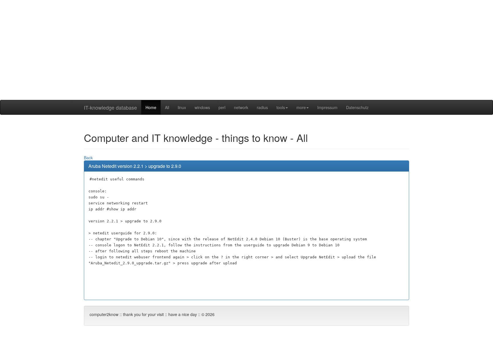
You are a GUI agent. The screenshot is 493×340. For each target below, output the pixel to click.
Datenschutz (357, 107)
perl (222, 107)
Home (151, 107)
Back (88, 157)
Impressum (327, 107)
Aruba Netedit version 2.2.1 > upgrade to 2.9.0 (134, 166)
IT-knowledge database (110, 107)
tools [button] (280, 107)
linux (182, 107)
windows (202, 107)
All (167, 107)
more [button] (301, 107)
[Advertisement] (246, 60)
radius (262, 107)
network (241, 107)
